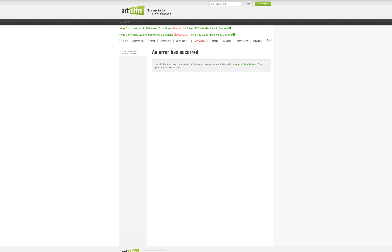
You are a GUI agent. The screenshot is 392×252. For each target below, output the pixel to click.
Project (190, 28)
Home (122, 28)
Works (142, 28)
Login (248, 4)
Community (132, 28)
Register (263, 4)
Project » (193, 34)
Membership (211, 28)
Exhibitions (165, 28)
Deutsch (223, 28)
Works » (143, 34)
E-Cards (199, 28)
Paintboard (152, 28)
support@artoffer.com (245, 64)
